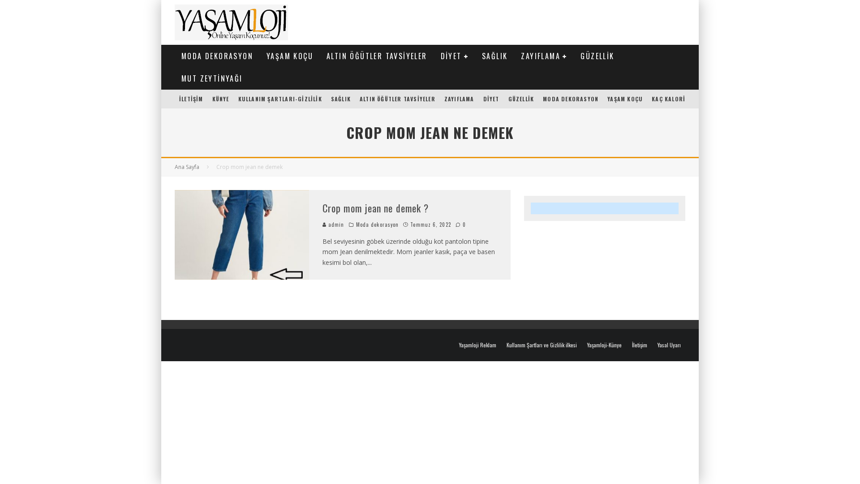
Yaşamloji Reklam (477, 345)
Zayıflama (540, 56)
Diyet (451, 56)
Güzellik (597, 56)
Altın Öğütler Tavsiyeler (377, 56)
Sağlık (494, 56)
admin (335, 224)
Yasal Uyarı (669, 345)
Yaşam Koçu (290, 56)
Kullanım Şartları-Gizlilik (280, 99)
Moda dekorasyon (217, 56)
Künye (220, 99)
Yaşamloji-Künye (604, 345)
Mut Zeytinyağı (212, 78)
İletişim (191, 99)
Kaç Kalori (668, 99)
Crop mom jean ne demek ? (375, 208)
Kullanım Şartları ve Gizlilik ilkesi (542, 345)
